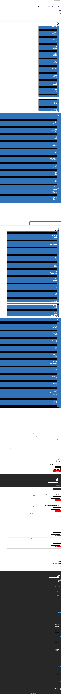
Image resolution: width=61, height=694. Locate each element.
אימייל (60, 576)
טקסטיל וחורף (55, 31)
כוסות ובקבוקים (55, 128)
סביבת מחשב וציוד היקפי (53, 67)
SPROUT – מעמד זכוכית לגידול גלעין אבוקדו (34, 513)
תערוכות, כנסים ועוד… (54, 33)
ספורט (56, 89)
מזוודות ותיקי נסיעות (54, 92)
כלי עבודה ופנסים (54, 171)
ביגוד (56, 69)
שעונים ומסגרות (55, 47)
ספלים (58, 605)
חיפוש (60, 222)
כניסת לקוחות (57, 13)
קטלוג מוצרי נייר (55, 189)
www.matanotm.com (57, 688)
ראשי (59, 6)
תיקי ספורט (55, 53)
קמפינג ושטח (55, 42)
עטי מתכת (55, 61)
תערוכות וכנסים (55, 55)
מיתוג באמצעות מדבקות (54, 110)
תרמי (56, 74)
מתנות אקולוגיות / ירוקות (53, 39)
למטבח (56, 81)
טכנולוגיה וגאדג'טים (54, 26)
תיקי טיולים (55, 143)
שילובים (56, 38)
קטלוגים (43, 6)
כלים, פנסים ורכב (54, 121)
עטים (58, 648)
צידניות (56, 41)
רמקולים (56, 56)
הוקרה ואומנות (55, 76)
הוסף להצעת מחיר (57, 471)
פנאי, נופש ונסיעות (54, 27)
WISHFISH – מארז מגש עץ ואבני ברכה (34, 538)
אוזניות (56, 63)
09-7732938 (59, 681)
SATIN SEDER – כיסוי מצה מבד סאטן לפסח (33, 491)
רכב (56, 46)
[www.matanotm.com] (60, 686)
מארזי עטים (55, 60)
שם (59, 478)
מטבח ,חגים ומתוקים (54, 34)
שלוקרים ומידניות (54, 135)
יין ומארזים (55, 78)
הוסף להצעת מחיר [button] (58, 535)
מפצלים (56, 157)
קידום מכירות (56, 442)
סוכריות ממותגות (54, 263)
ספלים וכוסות (55, 75)
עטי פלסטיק (55, 62)
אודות (56, 6)
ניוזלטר (59, 483)
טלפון (59, 479)
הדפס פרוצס (55, 198)
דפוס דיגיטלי (55, 102)
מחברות (56, 83)
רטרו (56, 45)
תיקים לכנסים (55, 48)
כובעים (56, 70)
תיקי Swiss (55, 49)
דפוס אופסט (55, 101)
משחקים (56, 85)
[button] (54, 455)
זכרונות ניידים (55, 64)
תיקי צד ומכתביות (54, 54)
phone (60, 577)
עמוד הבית (59, 442)
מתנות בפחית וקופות (54, 35)
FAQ (53, 6)
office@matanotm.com (57, 684)
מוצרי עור (55, 82)
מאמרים (38, 6)
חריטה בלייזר (55, 108)
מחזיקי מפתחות (55, 84)
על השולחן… (55, 90)
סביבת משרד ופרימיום (54, 28)
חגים (56, 77)
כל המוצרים (49, 6)
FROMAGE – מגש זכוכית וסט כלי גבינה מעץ (33, 502)
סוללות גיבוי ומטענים (54, 68)
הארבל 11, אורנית (58, 685)
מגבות (56, 71)
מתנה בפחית (55, 292)
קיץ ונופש (57, 622)
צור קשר (33, 6)
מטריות (56, 299)
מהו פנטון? (55, 109)
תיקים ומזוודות (55, 32)
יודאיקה (56, 150)
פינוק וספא (55, 91)
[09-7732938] (60, 680)
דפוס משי (55, 104)
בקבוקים (56, 164)
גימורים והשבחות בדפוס (53, 191)
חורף (58, 625)
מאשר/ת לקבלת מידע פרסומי (56, 579)
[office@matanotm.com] (60, 682)
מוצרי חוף (55, 186)
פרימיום (56, 40)
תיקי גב (56, 256)
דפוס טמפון (55, 103)
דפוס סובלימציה (55, 105)
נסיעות (56, 179)
